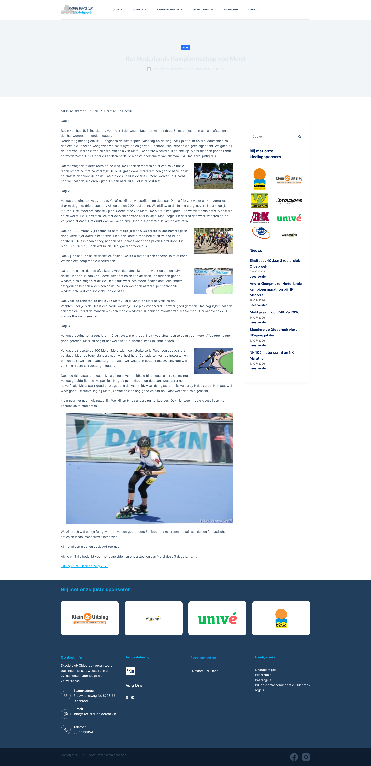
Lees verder (258, 276)
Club (116, 9)
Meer (251, 9)
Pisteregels (263, 675)
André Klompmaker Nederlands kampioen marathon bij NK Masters (276, 289)
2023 (185, 47)
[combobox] (273, 136)
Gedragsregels (265, 670)
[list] (185, 618)
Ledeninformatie (168, 9)
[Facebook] (127, 697)
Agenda (138, 9)
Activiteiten (201, 9)
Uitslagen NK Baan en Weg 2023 (84, 566)
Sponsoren (230, 9)
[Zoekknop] (299, 136)
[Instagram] (132, 697)
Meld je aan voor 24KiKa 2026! (275, 312)
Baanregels (263, 680)
